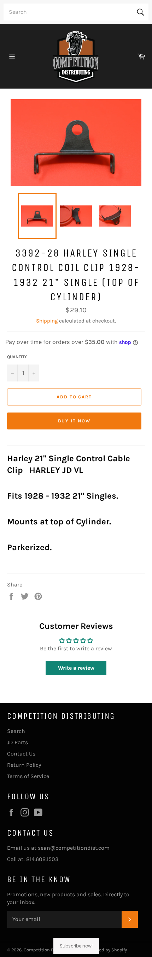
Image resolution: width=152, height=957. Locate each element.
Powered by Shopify (107, 949)
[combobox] (76, 12)
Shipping (47, 321)
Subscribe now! (76, 946)
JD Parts (17, 742)
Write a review (76, 667)
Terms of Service (28, 776)
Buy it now (74, 420)
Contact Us (21, 753)
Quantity (17, 356)
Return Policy (24, 765)
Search (16, 731)
